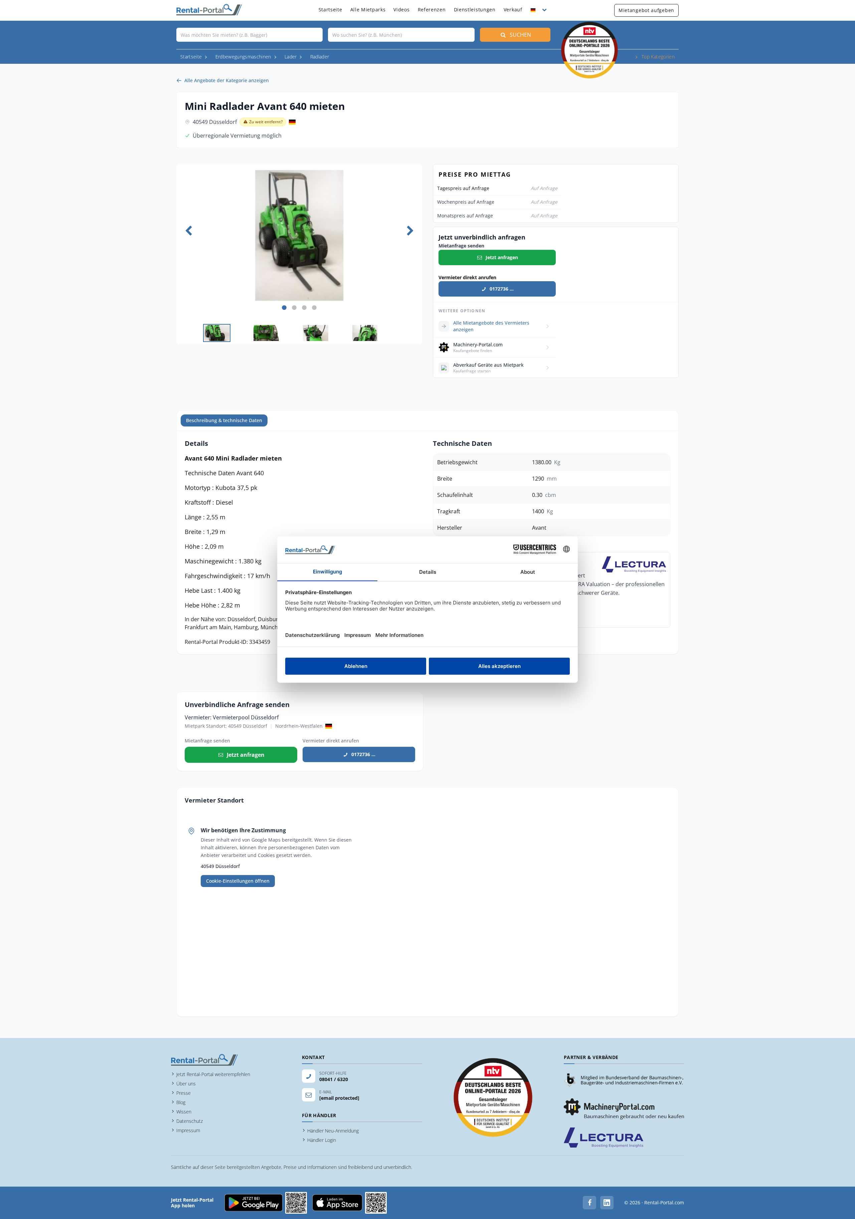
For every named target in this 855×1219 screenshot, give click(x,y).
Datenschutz (189, 1121)
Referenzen (432, 9)
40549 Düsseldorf (215, 122)
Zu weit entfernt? (266, 122)
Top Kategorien (658, 56)
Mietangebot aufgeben (646, 10)
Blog (180, 1102)
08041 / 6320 (333, 1079)
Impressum (188, 1130)
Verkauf (513, 9)
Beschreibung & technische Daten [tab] (224, 420)
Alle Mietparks (368, 9)
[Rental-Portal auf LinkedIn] (607, 1202)
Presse (183, 1093)
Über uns (186, 1083)
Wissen (183, 1111)
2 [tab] (294, 308)
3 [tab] (304, 308)
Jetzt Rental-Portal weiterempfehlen (213, 1074)
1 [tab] (284, 308)
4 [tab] (314, 308)
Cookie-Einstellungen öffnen (238, 881)
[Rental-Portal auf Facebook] (589, 1202)
